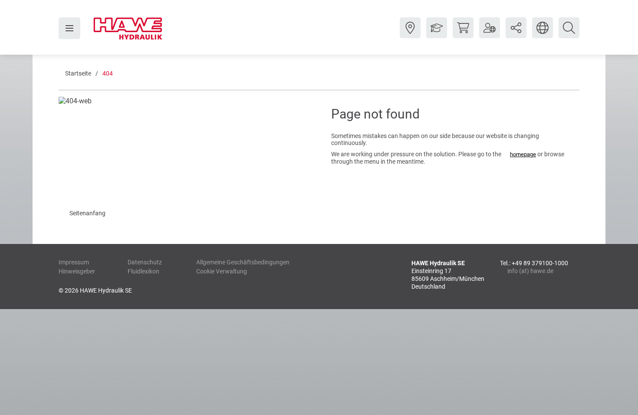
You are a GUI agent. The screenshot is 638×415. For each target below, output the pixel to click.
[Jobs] (436, 34)
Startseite (78, 73)
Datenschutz (145, 262)
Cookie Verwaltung (221, 271)
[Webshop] (463, 34)
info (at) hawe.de (530, 270)
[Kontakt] (410, 34)
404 (107, 73)
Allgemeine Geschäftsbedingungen (242, 262)
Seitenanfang (87, 213)
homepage (523, 154)
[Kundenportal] (489, 34)
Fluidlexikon (143, 271)
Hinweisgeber (77, 271)
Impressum (74, 262)
